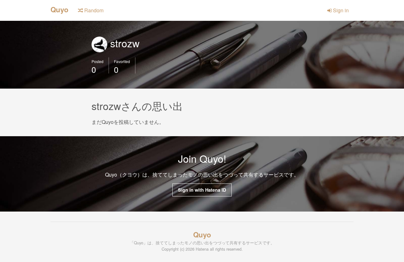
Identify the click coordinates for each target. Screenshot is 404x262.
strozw (123, 43)
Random (93, 10)
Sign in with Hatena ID (202, 190)
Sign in (340, 10)
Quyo (59, 9)
